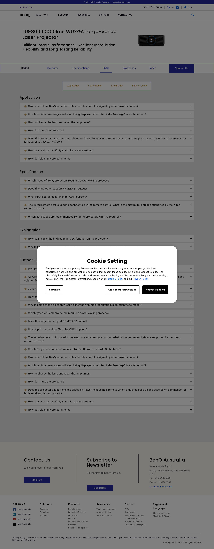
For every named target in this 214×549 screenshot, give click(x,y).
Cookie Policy (115, 279)
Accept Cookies (155, 289)
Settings (54, 289)
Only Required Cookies (122, 289)
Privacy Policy (140, 279)
